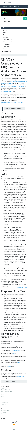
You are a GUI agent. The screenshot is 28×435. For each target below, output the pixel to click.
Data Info (5, 30)
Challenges (4, 6)
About (2, 388)
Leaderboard (6, 21)
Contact (5, 48)
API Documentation (5, 410)
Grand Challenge (6, 2)
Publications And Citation (9, 41)
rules (9, 346)
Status (2, 396)
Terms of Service (4, 402)
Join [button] (25, 18)
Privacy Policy (4, 404)
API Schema (3, 412)
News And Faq (6, 44)
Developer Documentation (6, 413)
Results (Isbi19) (6, 46)
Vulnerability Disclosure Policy (7, 393)
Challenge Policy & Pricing (6, 389)
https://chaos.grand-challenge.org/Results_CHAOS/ (13, 86)
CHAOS (10, 6)
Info (4, 18)
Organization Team (7, 39)
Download (5, 37)
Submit (3, 365)
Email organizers (7, 51)
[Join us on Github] (14, 429)
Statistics (5, 24)
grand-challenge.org (16, 350)
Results (2, 99)
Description (5, 27)
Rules (4, 32)
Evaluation (5, 34)
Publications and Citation (6, 91)
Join (14, 353)
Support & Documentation (6, 391)
